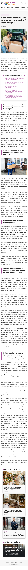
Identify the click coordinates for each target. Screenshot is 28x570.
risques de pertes (6, 146)
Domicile (7, 545)
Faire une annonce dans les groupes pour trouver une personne (14, 83)
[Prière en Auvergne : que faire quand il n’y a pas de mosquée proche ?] (14, 501)
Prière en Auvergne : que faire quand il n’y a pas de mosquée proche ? (13, 511)
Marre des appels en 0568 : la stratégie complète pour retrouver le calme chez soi (14, 549)
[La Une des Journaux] (10, 3)
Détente (6, 486)
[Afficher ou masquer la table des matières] (23, 75)
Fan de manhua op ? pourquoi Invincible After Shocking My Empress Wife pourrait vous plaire (14, 534)
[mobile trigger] (2, 3)
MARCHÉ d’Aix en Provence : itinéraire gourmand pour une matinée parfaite (12, 489)
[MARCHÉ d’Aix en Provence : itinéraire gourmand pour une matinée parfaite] (14, 478)
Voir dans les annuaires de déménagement (11, 87)
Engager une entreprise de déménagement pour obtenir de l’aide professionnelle (13, 91)
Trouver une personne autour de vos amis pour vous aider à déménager (14, 79)
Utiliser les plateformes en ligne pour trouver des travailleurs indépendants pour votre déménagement (13, 96)
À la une (5, 14)
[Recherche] (22, 3)
